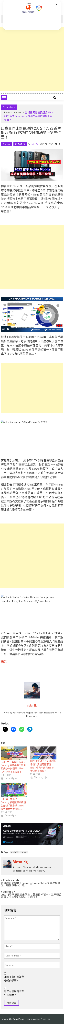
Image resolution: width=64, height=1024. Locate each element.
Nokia (24, 852)
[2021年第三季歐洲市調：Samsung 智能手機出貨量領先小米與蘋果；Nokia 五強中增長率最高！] (14, 753)
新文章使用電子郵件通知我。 (14, 993)
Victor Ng (34, 143)
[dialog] (32, 15)
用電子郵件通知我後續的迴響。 (14, 978)
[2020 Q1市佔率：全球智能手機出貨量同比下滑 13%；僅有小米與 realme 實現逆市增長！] (43, 753)
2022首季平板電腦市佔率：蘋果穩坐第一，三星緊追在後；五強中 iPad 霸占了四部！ (31, 896)
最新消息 (20, 143)
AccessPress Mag (41, 1018)
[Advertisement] (32, 59)
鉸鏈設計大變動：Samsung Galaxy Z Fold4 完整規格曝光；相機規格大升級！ (30, 884)
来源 (4, 661)
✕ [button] (56, 4)
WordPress (18, 1018)
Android (17, 112)
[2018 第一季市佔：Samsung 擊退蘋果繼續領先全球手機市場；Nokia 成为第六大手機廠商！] (14, 790)
